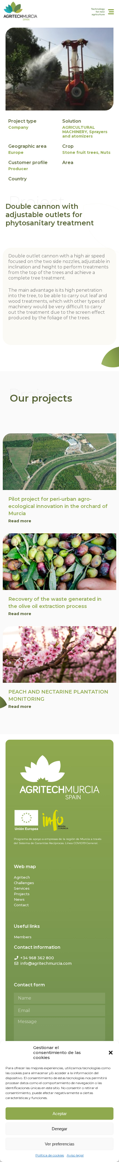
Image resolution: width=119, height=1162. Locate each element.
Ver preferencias (59, 1144)
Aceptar (60, 1113)
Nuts (105, 152)
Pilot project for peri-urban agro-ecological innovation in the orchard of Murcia (58, 506)
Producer (18, 168)
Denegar (59, 1128)
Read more (19, 520)
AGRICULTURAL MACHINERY (78, 129)
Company (18, 127)
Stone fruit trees (80, 152)
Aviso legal (75, 1155)
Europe (16, 152)
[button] (110, 1052)
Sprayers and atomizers (84, 134)
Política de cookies (49, 1155)
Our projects (41, 398)
